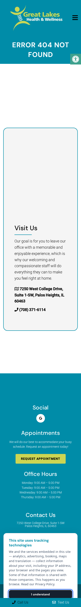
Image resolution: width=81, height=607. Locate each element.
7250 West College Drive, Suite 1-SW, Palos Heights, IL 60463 (39, 295)
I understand (40, 594)
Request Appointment (40, 458)
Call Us (22, 602)
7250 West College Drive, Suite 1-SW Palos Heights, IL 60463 (41, 524)
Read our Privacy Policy (37, 584)
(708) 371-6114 (32, 309)
